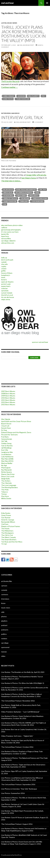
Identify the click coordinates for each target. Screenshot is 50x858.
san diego (15, 113)
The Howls (5, 528)
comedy (4, 590)
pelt (43, 96)
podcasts (4, 630)
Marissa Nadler (6, 463)
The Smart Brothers (8, 539)
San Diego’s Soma (28, 178)
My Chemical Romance (24, 192)
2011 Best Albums (8, 400)
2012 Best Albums (8, 402)
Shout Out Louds (7, 476)
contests (4, 594)
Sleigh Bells (5, 479)
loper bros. (5, 236)
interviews (6, 113)
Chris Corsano (8, 96)
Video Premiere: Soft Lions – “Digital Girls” (17, 736)
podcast (4, 625)
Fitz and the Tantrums (9, 435)
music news (12, 23)
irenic (3, 277)
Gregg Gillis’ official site (36, 175)
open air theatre (7, 282)
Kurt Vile (4, 450)
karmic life (5, 234)
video (3, 656)
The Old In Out (7, 535)
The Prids (5, 490)
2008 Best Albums (8, 393)
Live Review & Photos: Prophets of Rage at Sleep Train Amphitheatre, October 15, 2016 (22, 752)
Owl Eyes (4, 524)
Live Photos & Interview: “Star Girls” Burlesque (19, 789)
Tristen (4, 494)
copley (3, 266)
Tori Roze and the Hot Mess (11, 542)
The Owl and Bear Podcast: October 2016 (17, 747)
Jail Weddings (6, 448)
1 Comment (38, 122)
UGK (4, 204)
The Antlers (5, 481)
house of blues (6, 273)
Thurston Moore (22, 99)
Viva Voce (5, 496)
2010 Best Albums (8, 398)
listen (4, 23)
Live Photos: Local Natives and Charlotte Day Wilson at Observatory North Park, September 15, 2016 (22, 779)
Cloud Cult (5, 426)
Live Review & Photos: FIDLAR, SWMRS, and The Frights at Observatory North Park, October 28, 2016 (23, 724)
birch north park (7, 260)
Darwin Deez (6, 428)
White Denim (6, 498)
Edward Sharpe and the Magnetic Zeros (16, 432)
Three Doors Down (40, 198)
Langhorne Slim (7, 452)
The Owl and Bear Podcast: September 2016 (18, 784)
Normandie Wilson (8, 522)
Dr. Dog (4, 430)
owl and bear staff (26, 45)
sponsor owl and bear (40, 342)
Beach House (6, 424)
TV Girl (4, 544)
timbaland (24, 201)
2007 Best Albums (8, 391)
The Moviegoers (7, 533)
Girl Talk (4, 441)
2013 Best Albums (8, 404)
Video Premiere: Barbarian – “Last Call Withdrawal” (20, 712)
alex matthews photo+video (12, 225)
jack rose (21, 96)
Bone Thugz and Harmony (26, 189)
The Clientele (6, 483)
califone (4, 227)
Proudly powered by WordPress (11, 855)
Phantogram (6, 468)
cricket (3, 269)
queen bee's (5, 286)
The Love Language (8, 485)
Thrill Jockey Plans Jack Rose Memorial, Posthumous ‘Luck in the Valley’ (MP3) (23, 34)
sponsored (5, 647)
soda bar (4, 288)
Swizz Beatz (33, 195)
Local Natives (6, 454)
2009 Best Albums (8, 396)
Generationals (6, 439)
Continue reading (9, 87)
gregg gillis (7, 192)
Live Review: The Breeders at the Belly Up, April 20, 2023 (22, 672)
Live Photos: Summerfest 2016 (13, 793)
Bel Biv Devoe (8, 189)
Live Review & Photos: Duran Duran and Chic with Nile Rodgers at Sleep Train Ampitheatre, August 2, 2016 (21, 843)
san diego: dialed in (8, 241)
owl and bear (7, 3)
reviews (4, 638)
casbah (4, 262)
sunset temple (6, 293)
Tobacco (4, 492)
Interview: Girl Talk (22, 117)
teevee (4, 652)
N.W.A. (37, 192)
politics (4, 634)
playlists (4, 621)
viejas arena (5, 299)
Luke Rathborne (7, 457)
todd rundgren (37, 201)
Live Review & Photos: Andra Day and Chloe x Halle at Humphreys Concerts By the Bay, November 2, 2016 (21, 695)
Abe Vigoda (5, 419)
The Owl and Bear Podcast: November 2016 (18, 701)
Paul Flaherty (33, 96)
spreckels (4, 291)
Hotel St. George (7, 520)
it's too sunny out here (9, 232)
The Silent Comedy (8, 537)
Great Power (6, 515)
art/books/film (6, 581)
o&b (2, 612)
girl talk (42, 189)
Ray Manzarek (6, 470)
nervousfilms (6, 238)
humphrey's (5, 275)
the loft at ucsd (7, 295)
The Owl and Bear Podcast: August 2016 (16, 824)
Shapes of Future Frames (10, 526)
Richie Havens (6, 472)
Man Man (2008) (7, 459)
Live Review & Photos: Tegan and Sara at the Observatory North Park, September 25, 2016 (23, 766)
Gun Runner (5, 517)
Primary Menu (47, 3)
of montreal (8, 195)
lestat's (4, 280)
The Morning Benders (9, 487)
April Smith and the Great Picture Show (16, 421)
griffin (3, 271)
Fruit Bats (5, 437)
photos (4, 616)
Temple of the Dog (10, 198)
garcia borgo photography (11, 230)
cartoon (4, 586)
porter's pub (6, 284)
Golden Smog (6, 443)
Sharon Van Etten (8, 474)
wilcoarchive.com (7, 243)
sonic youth (8, 99)
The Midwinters (7, 531)
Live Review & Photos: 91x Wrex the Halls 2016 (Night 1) (22, 683)
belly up (4, 258)
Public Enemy (21, 195)
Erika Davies (5, 513)
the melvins (25, 198)
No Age (4, 465)
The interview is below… (11, 181)
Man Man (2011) (7, 461)
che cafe (4, 264)
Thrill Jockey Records (10, 81)
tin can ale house (7, 297)
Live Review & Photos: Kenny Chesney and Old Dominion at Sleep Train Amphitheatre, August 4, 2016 (23, 829)
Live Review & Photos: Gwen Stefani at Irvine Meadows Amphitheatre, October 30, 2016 (22, 717)
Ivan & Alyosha (6, 446)
